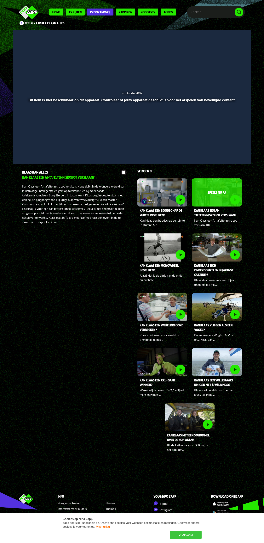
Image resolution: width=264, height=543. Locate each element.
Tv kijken (75, 12)
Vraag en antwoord (69, 503)
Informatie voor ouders (72, 508)
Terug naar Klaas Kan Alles (45, 23)
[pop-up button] (235, 155)
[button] (21, 155)
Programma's (100, 12)
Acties (168, 12)
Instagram (165, 510)
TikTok (163, 503)
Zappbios (125, 12)
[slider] (131, 147)
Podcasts (148, 12)
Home (56, 12)
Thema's (111, 508)
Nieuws (110, 503)
